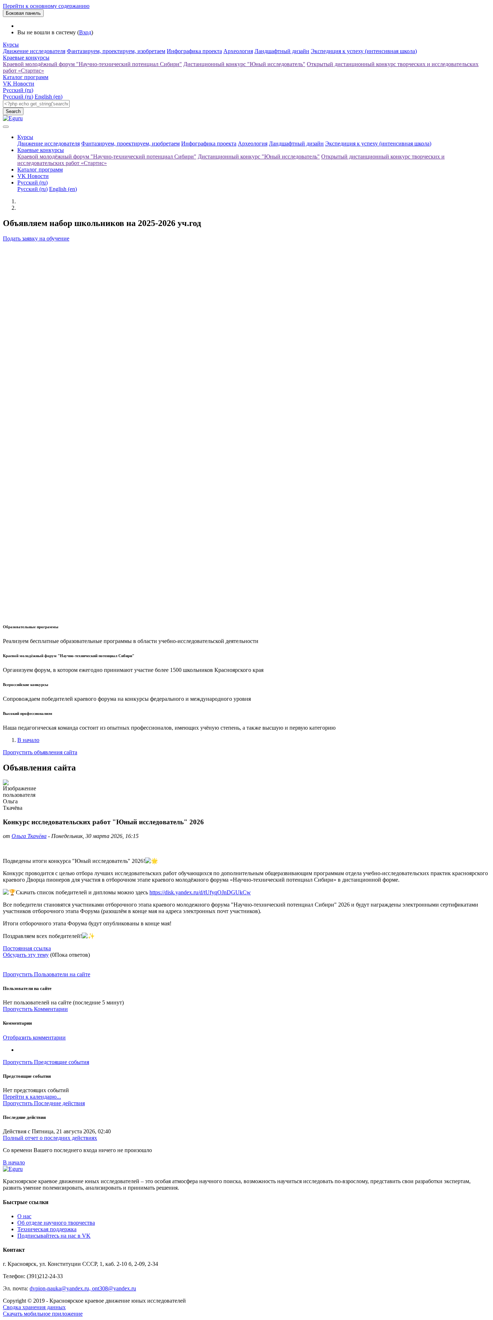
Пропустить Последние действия (44, 1103)
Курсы (11, 45)
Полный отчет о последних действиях (50, 1138)
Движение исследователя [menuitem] (34, 51)
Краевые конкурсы (26, 58)
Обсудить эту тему (26, 955)
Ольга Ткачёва (29, 836)
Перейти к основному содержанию (46, 6)
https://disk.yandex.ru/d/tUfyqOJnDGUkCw (200, 892)
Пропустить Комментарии (35, 1009)
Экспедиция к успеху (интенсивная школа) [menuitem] (364, 51)
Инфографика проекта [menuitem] (194, 51)
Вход (85, 32)
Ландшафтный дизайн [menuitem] (281, 51)
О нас (24, 1216)
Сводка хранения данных (34, 1307)
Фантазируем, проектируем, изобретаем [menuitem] (116, 51)
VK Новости (18, 84)
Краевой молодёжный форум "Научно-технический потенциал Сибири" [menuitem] (92, 64)
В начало (28, 740)
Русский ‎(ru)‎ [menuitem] (18, 97)
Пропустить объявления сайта (40, 752)
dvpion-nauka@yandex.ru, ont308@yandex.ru (83, 1288)
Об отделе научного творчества (56, 1223)
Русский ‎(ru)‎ (18, 90)
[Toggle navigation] (6, 127)
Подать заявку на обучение (36, 238)
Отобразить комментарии (34, 1037)
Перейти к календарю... (32, 1097)
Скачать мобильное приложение (43, 1314)
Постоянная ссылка (27, 948)
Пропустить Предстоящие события (46, 1062)
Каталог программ (25, 77)
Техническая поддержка (47, 1229)
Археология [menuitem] (238, 51)
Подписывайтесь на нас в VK (54, 1236)
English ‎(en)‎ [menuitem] (48, 97)
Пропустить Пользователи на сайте (46, 974)
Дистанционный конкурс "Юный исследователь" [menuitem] (244, 64)
